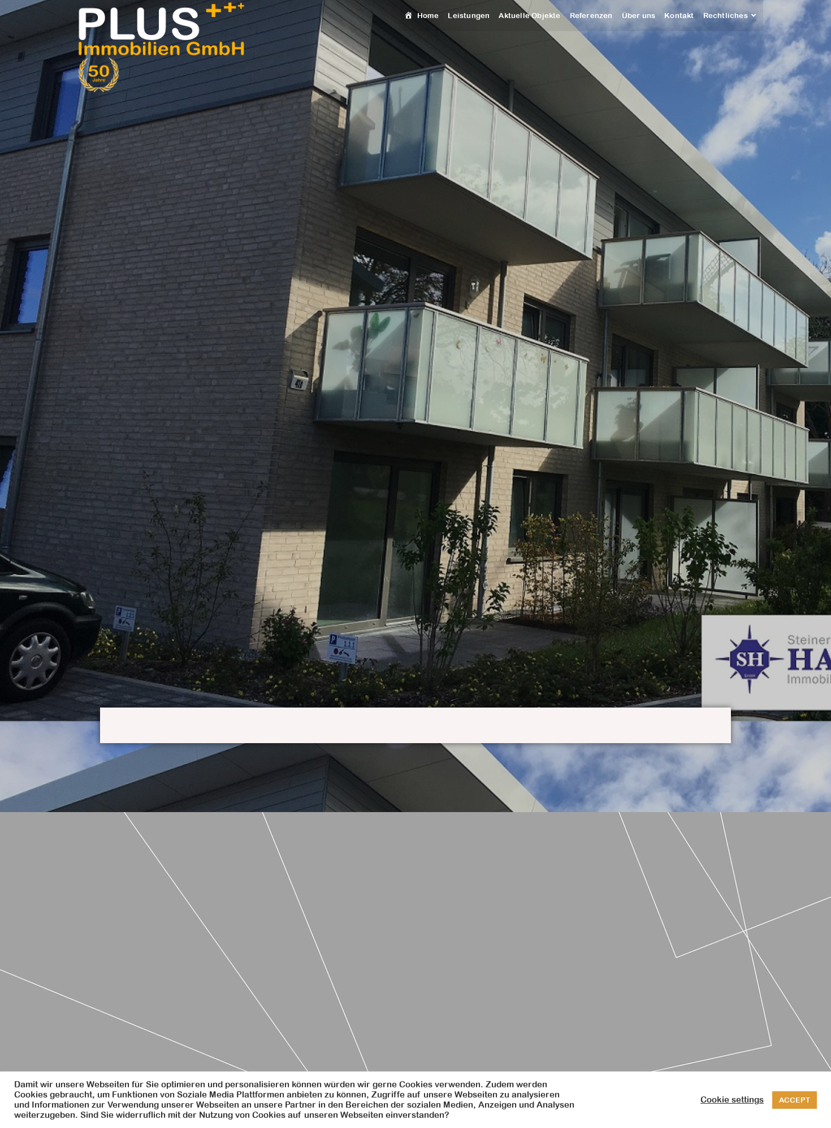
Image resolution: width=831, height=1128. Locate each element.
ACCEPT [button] (794, 1100)
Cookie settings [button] (732, 1099)
